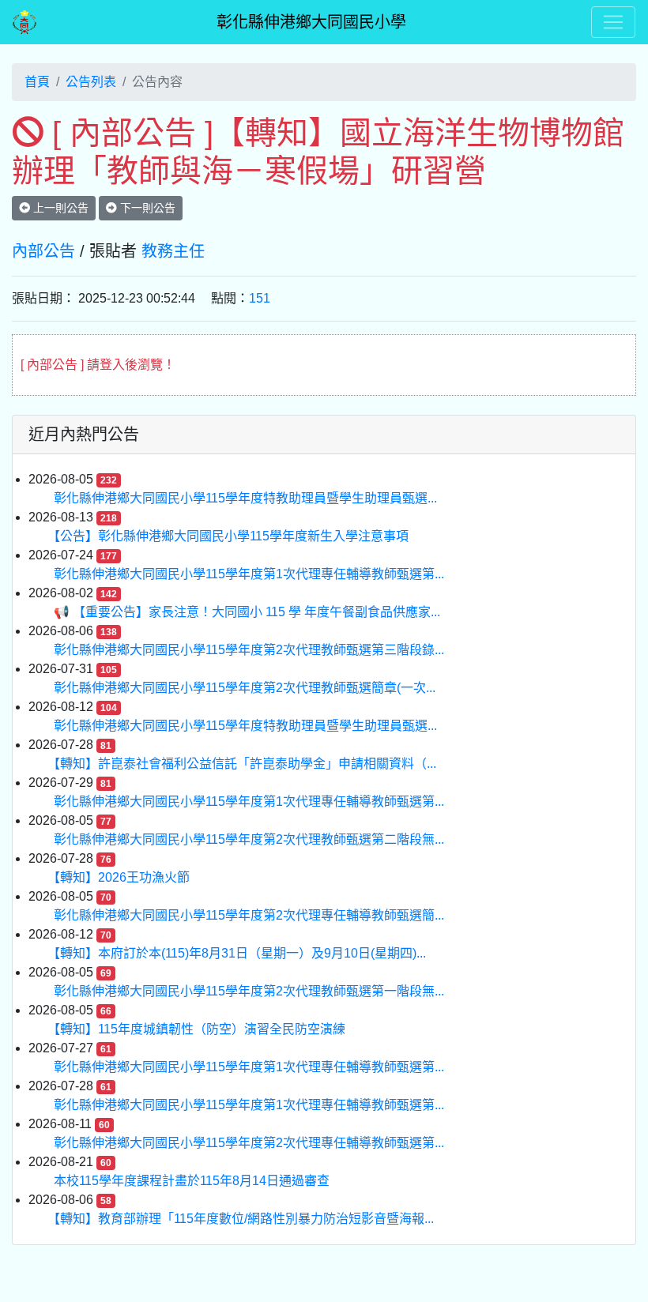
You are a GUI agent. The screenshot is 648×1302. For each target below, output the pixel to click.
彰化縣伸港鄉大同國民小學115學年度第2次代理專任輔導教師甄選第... (249, 1143)
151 (259, 298)
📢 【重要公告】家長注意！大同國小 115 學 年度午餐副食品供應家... (247, 612)
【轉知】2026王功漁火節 (122, 877)
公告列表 (91, 81)
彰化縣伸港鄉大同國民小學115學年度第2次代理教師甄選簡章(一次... (244, 687)
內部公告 (43, 251)
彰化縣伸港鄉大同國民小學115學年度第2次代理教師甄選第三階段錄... (249, 650)
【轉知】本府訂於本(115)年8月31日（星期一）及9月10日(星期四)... (240, 953)
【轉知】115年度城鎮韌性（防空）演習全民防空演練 (199, 1029)
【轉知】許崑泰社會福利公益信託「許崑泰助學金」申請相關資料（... (245, 763)
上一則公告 (59, 207)
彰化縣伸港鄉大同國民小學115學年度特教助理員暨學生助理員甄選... (245, 498)
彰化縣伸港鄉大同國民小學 (311, 22)
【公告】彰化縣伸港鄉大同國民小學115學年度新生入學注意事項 (231, 536)
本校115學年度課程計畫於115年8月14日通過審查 (192, 1180)
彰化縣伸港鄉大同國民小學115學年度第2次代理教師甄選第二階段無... (249, 839)
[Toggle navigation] (613, 22)
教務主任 (173, 251)
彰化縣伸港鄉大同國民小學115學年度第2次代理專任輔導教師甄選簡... (249, 915)
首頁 (37, 81)
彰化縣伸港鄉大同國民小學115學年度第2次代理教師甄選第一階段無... (249, 991)
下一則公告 (146, 207)
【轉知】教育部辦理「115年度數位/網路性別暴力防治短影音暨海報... (244, 1218)
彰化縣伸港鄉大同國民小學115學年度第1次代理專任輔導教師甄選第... (249, 574)
